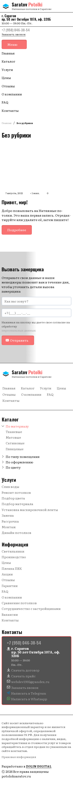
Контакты (10, 110)
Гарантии (10, 585)
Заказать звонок (14, 34)
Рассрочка (10, 521)
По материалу (17, 426)
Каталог (8, 61)
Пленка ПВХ (12, 568)
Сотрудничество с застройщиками (31, 608)
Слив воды (10, 486)
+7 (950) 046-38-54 (16, 30)
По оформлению (19, 462)
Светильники (13, 551)
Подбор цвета (13, 498)
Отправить (19, 340)
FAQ (5, 102)
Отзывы (8, 85)
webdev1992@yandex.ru (30, 681)
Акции (7, 574)
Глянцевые (15, 448)
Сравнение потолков (19, 602)
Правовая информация (19, 757)
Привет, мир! (15, 202)
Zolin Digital (39, 766)
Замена (8, 515)
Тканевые (14, 431)
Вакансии (10, 614)
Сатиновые (15, 443)
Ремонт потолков (16, 492)
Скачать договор (25, 670)
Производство (14, 556)
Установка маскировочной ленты (30, 509)
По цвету (13, 467)
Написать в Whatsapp (29, 698)
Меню (12, 44)
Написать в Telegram (28, 693)
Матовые (13, 437)
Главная (8, 53)
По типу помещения (23, 456)
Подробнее (16, 229)
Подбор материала (17, 503)
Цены (6, 77)
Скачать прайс (23, 676)
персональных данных (19, 330)
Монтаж (9, 526)
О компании (12, 94)
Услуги (7, 69)
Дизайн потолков (16, 532)
